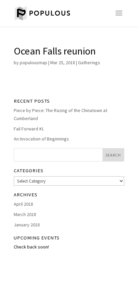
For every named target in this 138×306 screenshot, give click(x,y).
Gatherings (89, 63)
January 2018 (27, 225)
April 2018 (23, 204)
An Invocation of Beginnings (41, 139)
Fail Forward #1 (29, 129)
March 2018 (25, 214)
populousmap (33, 63)
